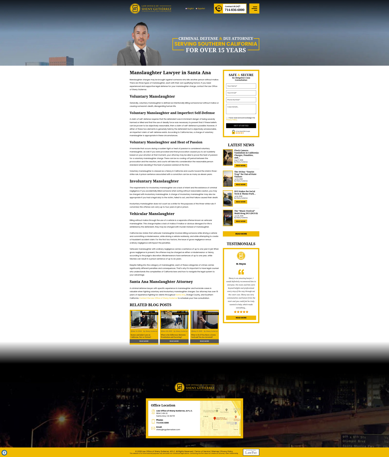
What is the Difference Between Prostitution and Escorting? (173, 336)
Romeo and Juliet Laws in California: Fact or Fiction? (141, 336)
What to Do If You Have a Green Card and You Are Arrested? (203, 336)
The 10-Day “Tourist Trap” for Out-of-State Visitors (245, 174)
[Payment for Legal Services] (251, 455)
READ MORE (144, 341)
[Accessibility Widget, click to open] (4, 452)
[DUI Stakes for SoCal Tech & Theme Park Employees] (228, 198)
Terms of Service (202, 451)
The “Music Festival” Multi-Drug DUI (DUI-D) (246, 212)
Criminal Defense (150, 313)
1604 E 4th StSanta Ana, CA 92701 (174, 413)
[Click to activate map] (220, 418)
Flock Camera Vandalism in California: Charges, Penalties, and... (246, 154)
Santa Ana (180, 294)
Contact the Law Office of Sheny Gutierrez (158, 298)
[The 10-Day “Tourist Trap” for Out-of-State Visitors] (228, 179)
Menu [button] (254, 8)
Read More (240, 165)
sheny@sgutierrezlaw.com (168, 428)
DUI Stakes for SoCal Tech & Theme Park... (245, 192)
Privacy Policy (231, 120)
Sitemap (215, 451)
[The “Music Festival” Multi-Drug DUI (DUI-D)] (228, 218)
